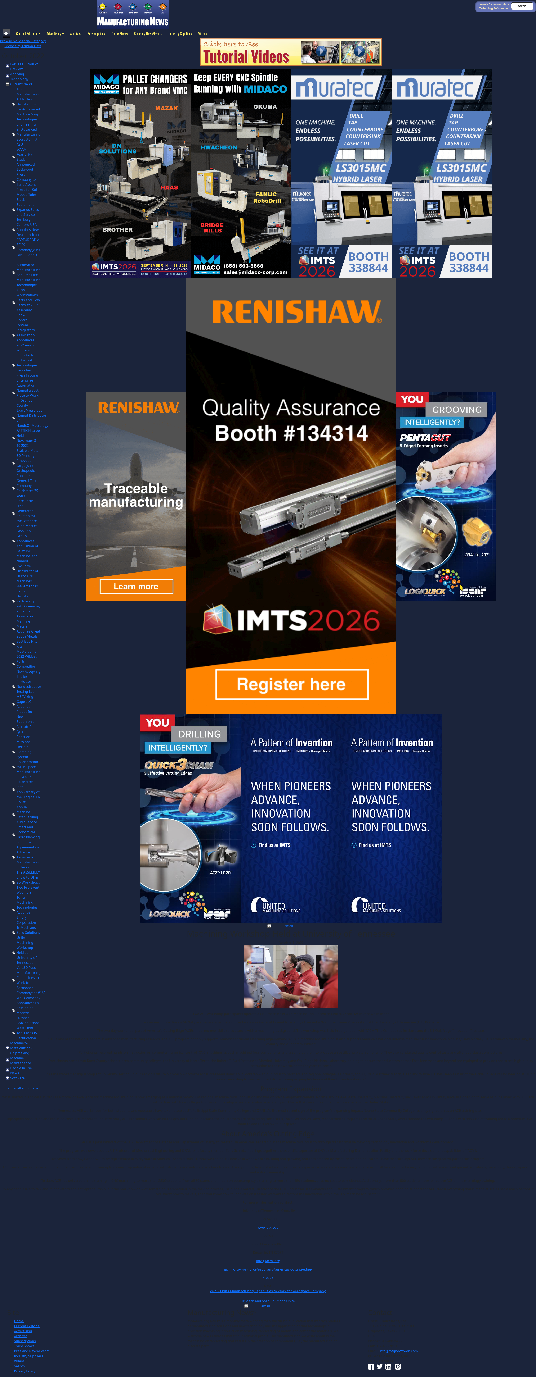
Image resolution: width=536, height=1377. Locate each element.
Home (19, 1321)
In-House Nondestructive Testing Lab (29, 686)
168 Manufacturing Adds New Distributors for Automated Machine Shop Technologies (28, 104)
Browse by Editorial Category (23, 41)
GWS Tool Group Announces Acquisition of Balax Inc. (27, 541)
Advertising (53, 33)
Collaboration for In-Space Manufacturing (28, 767)
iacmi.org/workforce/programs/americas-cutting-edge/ (268, 1269)
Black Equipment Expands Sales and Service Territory (28, 209)
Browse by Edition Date (23, 46)
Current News (21, 84)
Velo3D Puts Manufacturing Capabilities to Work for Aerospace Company (268, 1291)
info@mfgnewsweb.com (398, 1351)
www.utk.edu (268, 1227)
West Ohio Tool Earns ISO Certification (28, 1033)
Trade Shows (119, 33)
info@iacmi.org (268, 1261)
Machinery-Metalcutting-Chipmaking (21, 1048)
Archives (75, 33)
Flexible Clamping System (24, 751)
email (288, 926)
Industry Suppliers (180, 33)
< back (268, 1277)
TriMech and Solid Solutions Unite (28, 932)
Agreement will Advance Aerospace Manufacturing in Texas (28, 857)
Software (17, 1078)
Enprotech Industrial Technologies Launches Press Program (28, 365)
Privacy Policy (24, 1371)
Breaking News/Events (148, 33)
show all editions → (23, 1088)
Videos (202, 33)
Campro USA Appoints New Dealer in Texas (28, 229)
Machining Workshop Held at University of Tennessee (27, 952)
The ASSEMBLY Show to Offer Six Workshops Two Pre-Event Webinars (28, 882)
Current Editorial (27, 33)
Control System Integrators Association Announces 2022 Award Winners (26, 335)
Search (19, 1366)
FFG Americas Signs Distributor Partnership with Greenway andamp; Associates (28, 601)
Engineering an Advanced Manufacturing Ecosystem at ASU (28, 134)
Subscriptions (96, 33)
